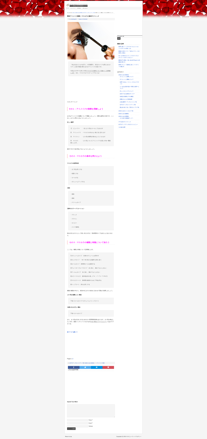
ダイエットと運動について (126, 79)
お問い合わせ (85, 8)
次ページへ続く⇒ (72, 332)
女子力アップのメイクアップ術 (77, 363)
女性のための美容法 (89, 363)
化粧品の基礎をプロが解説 (126, 96)
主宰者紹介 (79, 8)
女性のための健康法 (124, 113)
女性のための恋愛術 (124, 116)
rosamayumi (74, 19)
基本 (103, 363)
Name (90, 420)
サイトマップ (73, 8)
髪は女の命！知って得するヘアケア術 (129, 107)
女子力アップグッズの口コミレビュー (128, 124)
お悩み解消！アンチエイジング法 (128, 102)
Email (90, 423)
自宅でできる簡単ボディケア (127, 93)
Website (91, 426)
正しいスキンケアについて (126, 91)
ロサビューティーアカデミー (83, 4)
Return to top (68, 436)
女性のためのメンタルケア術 (126, 111)
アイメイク (99, 363)
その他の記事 (122, 127)
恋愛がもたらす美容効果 (126, 99)
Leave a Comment (83, 19)
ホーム (67, 8)
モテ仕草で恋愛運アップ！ (126, 118)
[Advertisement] (91, 89)
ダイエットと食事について (126, 76)
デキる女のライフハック (125, 121)
